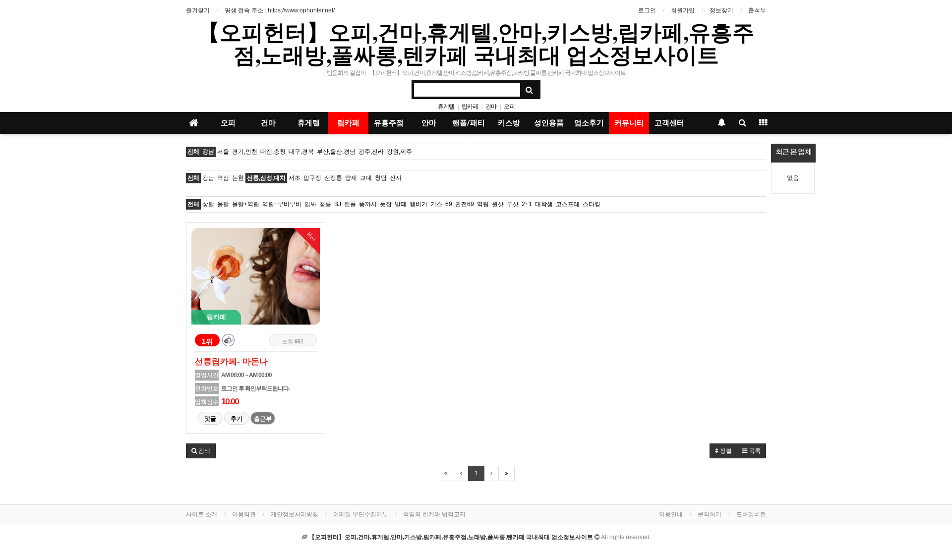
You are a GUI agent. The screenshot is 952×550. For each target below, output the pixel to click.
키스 (436, 204)
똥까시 (368, 204)
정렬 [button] (725, 450)
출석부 (757, 10)
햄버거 (418, 204)
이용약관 (244, 514)
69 (448, 204)
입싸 (310, 204)
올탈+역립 (245, 204)
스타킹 (591, 204)
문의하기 (709, 514)
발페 (401, 204)
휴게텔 (446, 106)
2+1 (527, 204)
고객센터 (669, 122)
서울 (223, 151)
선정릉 (333, 177)
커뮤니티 (629, 122)
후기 (236, 418)
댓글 (210, 418)
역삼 (223, 177)
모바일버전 (751, 514)
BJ (337, 204)
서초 (294, 177)
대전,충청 (273, 151)
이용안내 (671, 514)
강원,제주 (399, 151)
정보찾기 (721, 10)
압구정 (312, 177)
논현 (238, 177)
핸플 (350, 204)
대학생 (544, 204)
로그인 (647, 10)
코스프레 (568, 204)
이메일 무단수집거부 (360, 514)
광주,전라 (371, 151)
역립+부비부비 (281, 204)
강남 (208, 151)
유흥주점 (389, 122)
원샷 (498, 204)
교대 (366, 177)
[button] (201, 450)
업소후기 (589, 122)
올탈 (223, 204)
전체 (193, 151)
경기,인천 (244, 151)
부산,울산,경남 (336, 151)
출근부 (263, 418)
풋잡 (386, 204)
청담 (381, 177)
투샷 (513, 204)
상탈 (208, 204)
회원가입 (683, 10)
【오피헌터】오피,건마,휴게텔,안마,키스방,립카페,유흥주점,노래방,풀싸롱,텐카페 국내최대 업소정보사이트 (476, 43)
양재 (351, 177)
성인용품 (549, 122)
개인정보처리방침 (294, 514)
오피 (509, 106)
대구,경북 (301, 151)
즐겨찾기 (198, 10)
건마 (490, 106)
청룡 (325, 204)
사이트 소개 (201, 514)
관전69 (464, 204)
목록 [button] (754, 450)
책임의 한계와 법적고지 (434, 514)
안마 (428, 122)
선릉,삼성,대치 (266, 177)
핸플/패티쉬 (468, 126)
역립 (483, 204)
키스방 (509, 122)
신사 (396, 177)
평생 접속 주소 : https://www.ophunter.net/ (280, 10)
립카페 (470, 106)
